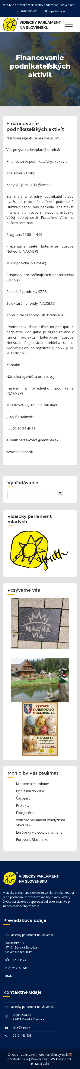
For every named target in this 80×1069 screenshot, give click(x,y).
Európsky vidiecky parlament (39, 832)
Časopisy (23, 798)
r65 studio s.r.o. (18, 1059)
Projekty (22, 805)
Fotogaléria (25, 812)
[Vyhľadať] (60, 493)
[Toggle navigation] (69, 24)
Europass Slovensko (32, 839)
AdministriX (63, 1059)
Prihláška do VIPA (30, 791)
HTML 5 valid (40, 1064)
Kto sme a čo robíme (32, 783)
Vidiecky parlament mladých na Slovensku (40, 822)
